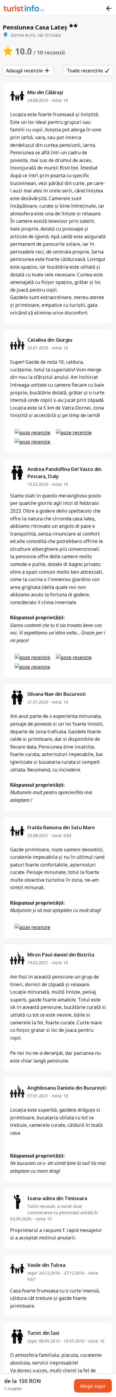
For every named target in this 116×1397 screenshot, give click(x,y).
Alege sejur (93, 1386)
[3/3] (32, 441)
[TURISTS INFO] (24, 9)
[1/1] (32, 927)
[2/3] (74, 432)
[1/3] (32, 432)
